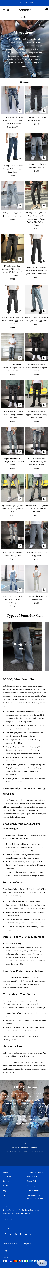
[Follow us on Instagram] (15, 1234)
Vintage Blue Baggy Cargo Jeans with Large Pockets (13, 214)
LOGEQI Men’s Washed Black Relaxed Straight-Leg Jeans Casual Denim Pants (36, 270)
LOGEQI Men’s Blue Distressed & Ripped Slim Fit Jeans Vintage (13, 368)
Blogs (5, 1190)
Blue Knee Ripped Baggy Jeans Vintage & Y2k (36, 166)
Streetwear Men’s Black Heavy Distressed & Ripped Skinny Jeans (36, 368)
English (26, 1243)
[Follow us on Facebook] (5, 1234)
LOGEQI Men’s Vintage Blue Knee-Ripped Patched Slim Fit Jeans (36, 509)
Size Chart (7, 1186)
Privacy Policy (32, 1186)
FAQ (4, 1195)
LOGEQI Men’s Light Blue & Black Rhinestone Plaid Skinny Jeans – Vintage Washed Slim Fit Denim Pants (36, 219)
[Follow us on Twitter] (10, 1234)
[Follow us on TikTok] (31, 1234)
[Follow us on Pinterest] (20, 1234)
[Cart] (45, 10)
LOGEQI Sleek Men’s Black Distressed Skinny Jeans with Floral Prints (13, 415)
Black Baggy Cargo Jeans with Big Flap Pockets (36, 119)
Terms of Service (33, 1190)
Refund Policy (32, 1181)
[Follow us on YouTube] (25, 1234)
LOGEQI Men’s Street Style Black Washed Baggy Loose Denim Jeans (12, 321)
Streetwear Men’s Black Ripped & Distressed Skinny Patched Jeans (36, 415)
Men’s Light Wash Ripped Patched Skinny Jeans (12, 554)
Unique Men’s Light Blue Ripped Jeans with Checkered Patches (12, 462)
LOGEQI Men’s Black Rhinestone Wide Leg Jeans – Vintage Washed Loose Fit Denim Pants (12, 271)
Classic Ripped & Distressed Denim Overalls (36, 598)
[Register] (36, 1220)
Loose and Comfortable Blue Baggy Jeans (36, 554)
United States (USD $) (11, 1243)
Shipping (6, 1181)
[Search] (8, 10)
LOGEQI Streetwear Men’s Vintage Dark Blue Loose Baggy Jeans (12, 169)
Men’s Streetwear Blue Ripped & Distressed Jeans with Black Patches (36, 462)
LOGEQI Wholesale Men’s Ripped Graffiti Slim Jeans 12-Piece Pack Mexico (13, 120)
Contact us (7, 1176)
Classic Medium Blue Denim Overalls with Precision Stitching (13, 599)
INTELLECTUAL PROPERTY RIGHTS (35, 1197)
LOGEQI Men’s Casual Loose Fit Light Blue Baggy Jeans (36, 319)
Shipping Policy (32, 1176)
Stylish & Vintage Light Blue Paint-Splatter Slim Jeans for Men (12, 509)
